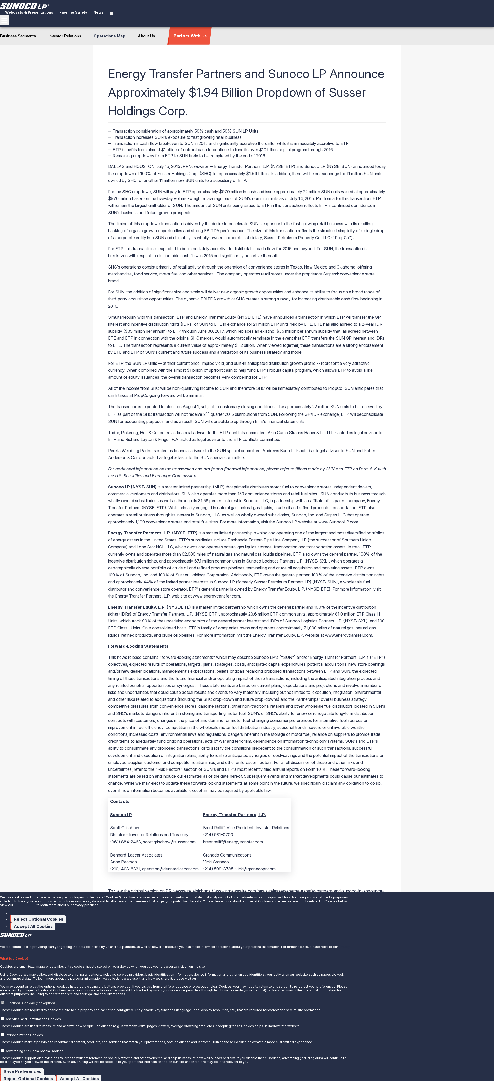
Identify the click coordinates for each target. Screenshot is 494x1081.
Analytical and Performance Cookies (33, 1019)
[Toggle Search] (111, 13)
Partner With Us (190, 35)
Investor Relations (64, 36)
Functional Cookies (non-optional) (31, 1003)
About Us (146, 36)
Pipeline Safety (73, 12)
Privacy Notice (25, 905)
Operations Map (109, 35)
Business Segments (18, 36)
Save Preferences (22, 1071)
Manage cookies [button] (24, 913)
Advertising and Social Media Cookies (35, 1051)
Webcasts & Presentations (29, 12)
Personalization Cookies (24, 1035)
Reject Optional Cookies (38, 919)
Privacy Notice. (209, 978)
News (98, 12)
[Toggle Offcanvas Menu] (4, 20)
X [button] (1, 940)
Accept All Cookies (33, 926)
